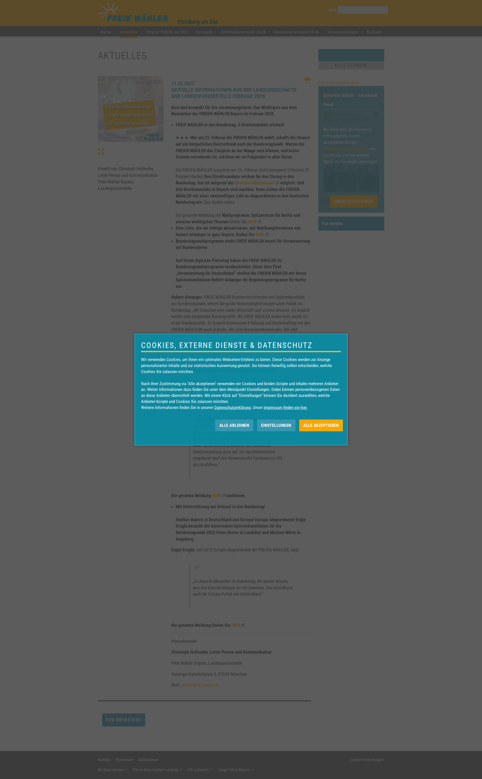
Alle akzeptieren (321, 425)
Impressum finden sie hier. (286, 407)
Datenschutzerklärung (232, 407)
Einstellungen (276, 425)
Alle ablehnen (234, 425)
